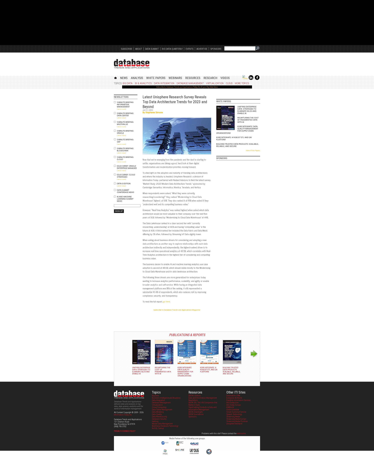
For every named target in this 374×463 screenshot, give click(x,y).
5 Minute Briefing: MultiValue (125, 123)
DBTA (131, 63)
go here (166, 301)
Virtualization (215, 83)
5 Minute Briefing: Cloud (125, 158)
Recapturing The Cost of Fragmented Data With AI (248, 120)
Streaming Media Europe (236, 419)
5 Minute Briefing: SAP (125, 141)
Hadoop (155, 421)
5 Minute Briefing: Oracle (125, 132)
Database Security (159, 419)
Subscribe (126, 48)
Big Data (128, 83)
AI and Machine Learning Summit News (125, 199)
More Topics (242, 83)
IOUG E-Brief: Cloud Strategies (126, 176)
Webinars (175, 78)
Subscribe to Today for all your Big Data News (187, 87)
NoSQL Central (158, 428)
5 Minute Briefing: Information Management (125, 104)
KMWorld (230, 407)
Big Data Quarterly (172, 48)
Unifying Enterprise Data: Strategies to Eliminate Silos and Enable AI (246, 110)
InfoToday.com (232, 402)
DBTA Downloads (195, 412)
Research (210, 78)
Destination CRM (233, 395)
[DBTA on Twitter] (245, 79)
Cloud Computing (159, 407)
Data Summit (152, 48)
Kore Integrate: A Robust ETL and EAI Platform (234, 138)
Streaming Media (233, 416)
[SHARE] (179, 450)
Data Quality (157, 414)
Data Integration (164, 83)
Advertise (201, 48)
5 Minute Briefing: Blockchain (125, 149)
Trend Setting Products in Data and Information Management (202, 408)
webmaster (241, 433)
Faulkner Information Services (238, 400)
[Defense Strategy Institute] (209, 454)
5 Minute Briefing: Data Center (125, 114)
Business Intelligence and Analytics (166, 398)
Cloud (229, 83)
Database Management (190, 83)
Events (189, 48)
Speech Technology (234, 414)
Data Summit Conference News (125, 191)
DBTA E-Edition (123, 183)
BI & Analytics (143, 83)
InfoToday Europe (233, 405)
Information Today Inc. (123, 415)
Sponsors (215, 48)
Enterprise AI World (234, 398)
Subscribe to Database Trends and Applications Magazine (177, 310)
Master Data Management (162, 423)
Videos (225, 78)
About (138, 48)
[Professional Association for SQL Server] (165, 454)
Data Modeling (158, 412)
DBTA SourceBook (196, 414)
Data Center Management (162, 409)
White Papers (155, 78)
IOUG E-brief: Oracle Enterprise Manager (127, 167)
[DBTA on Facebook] (257, 79)
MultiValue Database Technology (165, 426)
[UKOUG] (194, 453)
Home (115, 77)
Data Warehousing (159, 416)
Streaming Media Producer (237, 421)
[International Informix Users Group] (179, 445)
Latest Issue (121, 109)
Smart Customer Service (236, 412)
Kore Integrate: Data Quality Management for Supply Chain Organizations (237, 129)
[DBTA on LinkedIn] (251, 79)
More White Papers (253, 151)
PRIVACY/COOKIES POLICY (124, 431)
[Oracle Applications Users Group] (194, 445)
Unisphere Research (234, 423)
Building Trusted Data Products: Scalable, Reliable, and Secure (237, 145)
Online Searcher (232, 409)
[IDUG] (165, 444)
